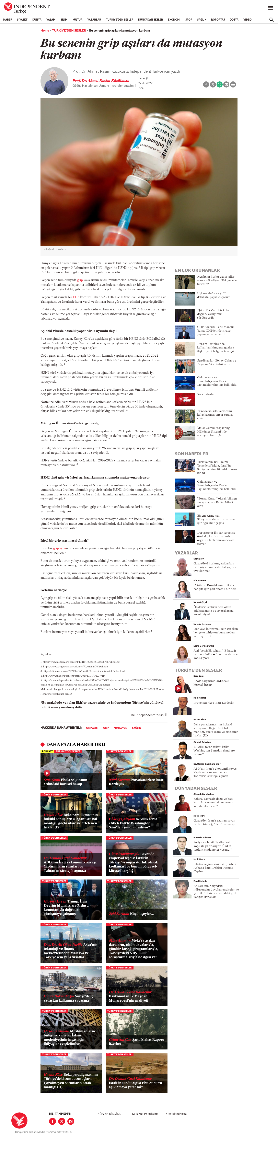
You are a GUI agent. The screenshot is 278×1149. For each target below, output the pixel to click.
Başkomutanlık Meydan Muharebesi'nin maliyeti (130, 996)
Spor (188, 20)
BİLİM (64, 20)
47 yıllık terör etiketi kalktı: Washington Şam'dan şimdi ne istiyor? (133, 823)
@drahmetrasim (123, 86)
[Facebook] (52, 1121)
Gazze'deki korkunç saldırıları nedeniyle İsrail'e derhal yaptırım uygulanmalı (216, 567)
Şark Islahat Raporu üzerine (136, 1042)
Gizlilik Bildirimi (176, 1114)
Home (44, 30)
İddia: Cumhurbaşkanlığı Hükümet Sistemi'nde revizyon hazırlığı (214, 432)
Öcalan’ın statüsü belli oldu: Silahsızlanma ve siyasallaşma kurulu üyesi (213, 611)
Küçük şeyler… (131, 914)
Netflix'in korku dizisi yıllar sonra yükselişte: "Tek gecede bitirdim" (217, 280)
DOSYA (234, 20)
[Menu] (270, 8)
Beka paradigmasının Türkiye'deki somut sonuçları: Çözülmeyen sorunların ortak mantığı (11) (71, 1081)
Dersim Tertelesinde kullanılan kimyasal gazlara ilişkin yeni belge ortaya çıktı (216, 348)
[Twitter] (61, 1121)
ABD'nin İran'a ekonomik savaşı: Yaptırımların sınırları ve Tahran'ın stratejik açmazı (70, 864)
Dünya (37, 20)
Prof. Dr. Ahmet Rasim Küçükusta (100, 81)
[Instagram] (70, 1121)
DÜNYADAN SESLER (150, 20)
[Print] (233, 84)
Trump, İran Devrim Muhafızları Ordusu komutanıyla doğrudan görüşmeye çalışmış (66, 908)
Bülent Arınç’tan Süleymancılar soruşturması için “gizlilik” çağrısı (216, 519)
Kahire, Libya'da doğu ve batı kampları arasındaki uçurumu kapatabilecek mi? (213, 802)
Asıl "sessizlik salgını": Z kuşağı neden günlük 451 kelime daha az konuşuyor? (216, 654)
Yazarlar (94, 20)
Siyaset (22, 20)
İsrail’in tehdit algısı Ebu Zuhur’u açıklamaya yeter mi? (135, 1083)
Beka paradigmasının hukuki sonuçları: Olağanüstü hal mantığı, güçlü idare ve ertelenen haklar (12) (71, 821)
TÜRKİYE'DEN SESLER (119, 20)
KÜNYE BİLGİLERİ (110, 1114)
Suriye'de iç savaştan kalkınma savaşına (68, 998)
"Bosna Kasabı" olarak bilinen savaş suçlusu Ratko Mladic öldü (217, 502)
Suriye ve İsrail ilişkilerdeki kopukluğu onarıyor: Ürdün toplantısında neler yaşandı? (213, 846)
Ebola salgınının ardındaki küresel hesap (65, 782)
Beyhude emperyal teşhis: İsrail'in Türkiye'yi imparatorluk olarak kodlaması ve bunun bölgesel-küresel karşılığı (133, 862)
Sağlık (136, 728)
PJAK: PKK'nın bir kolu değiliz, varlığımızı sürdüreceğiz (213, 314)
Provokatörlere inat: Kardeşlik (136, 782)
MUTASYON (120, 728)
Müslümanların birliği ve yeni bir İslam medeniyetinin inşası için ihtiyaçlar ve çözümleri (69, 1038)
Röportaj (218, 20)
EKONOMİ (174, 20)
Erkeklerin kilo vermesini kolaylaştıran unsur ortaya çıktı (215, 415)
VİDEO (247, 20)
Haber (7, 20)
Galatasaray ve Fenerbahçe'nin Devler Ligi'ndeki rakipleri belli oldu (216, 381)
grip (80, 280)
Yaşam (51, 20)
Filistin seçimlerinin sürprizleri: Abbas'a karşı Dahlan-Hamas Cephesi (215, 868)
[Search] (271, 19)
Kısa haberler (206, 394)
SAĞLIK (201, 20)
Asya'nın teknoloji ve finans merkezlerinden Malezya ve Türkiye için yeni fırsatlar (70, 951)
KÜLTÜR (77, 20)
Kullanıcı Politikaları (145, 1114)
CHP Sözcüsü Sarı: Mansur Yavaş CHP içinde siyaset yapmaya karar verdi (215, 331)
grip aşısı (59, 548)
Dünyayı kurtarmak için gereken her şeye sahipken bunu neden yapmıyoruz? (216, 633)
